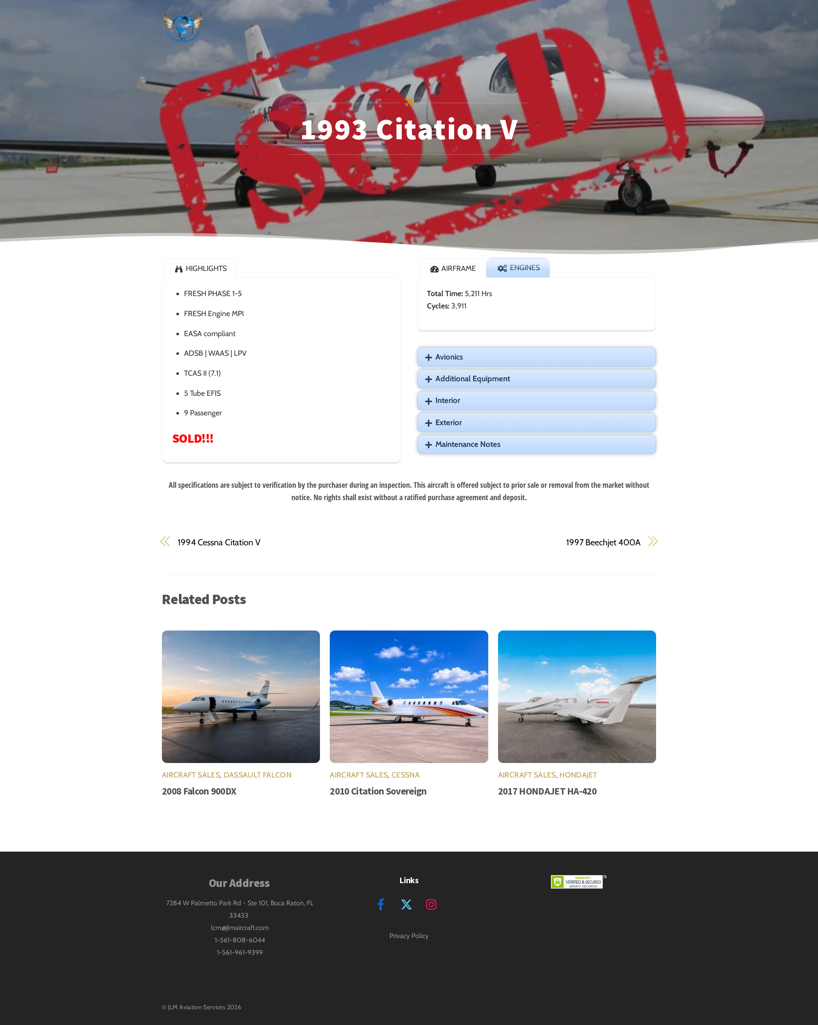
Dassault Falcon (257, 774)
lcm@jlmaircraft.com (240, 928)
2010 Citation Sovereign (378, 791)
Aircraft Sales (191, 774)
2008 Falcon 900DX (199, 791)
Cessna (406, 774)
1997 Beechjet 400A (603, 542)
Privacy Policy (409, 936)
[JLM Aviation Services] (183, 36)
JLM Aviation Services (197, 1007)
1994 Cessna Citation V (219, 542)
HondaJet (578, 774)
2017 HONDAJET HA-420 (547, 791)
